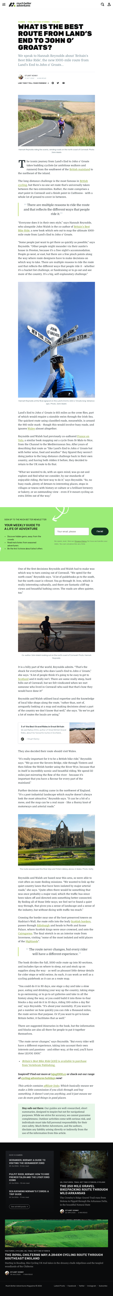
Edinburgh (43, 925)
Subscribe (103, 1286)
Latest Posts (59, 1286)
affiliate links (51, 1085)
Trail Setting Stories (38, 22)
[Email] (63, 83)
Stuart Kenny (31, 76)
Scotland (23, 679)
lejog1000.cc (58, 1074)
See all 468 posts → (19, 1207)
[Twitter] (57, 83)
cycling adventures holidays (38, 1078)
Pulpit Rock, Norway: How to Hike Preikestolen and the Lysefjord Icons (29, 1177)
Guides (21, 22)
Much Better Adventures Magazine (20, 1286)
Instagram (91, 1286)
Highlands (32, 941)
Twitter (82, 1286)
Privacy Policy (81, 541)
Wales (31, 428)
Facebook (72, 1286)
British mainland (79, 169)
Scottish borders (81, 921)
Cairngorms (25, 933)
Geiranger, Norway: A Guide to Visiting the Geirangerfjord (27, 1161)
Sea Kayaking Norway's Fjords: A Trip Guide (29, 1193)
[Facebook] (52, 83)
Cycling (56, 22)
